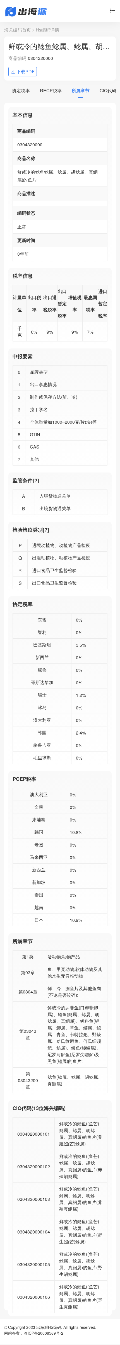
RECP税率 (51, 90)
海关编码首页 (17, 29)
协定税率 (21, 90)
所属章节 (81, 90)
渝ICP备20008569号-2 (43, 1333)
